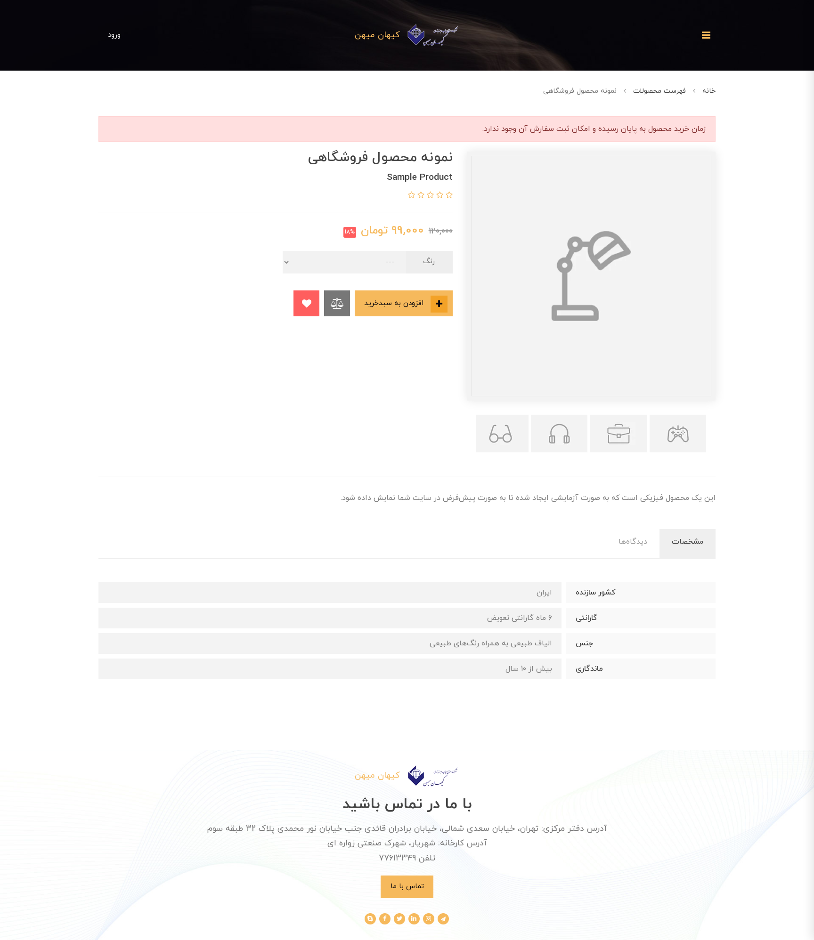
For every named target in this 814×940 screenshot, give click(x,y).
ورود (114, 35)
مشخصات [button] (687, 542)
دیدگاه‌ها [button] (633, 542)
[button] (448, 196)
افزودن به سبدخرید (395, 303)
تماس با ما (407, 886)
